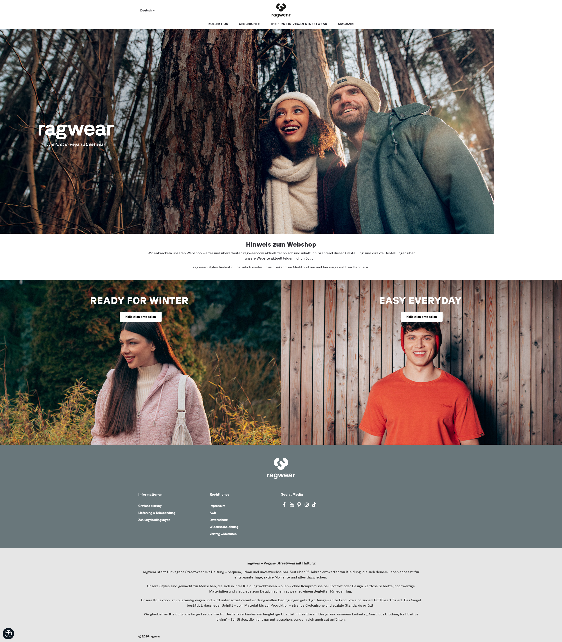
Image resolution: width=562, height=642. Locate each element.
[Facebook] (285, 506)
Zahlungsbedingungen (154, 520)
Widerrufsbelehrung (224, 527)
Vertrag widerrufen (223, 534)
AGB (213, 513)
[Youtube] (292, 506)
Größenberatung (150, 505)
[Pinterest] (300, 506)
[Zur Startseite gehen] (281, 11)
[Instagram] (307, 506)
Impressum (217, 505)
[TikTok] (314, 506)
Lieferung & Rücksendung (156, 513)
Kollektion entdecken (140, 316)
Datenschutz (219, 520)
